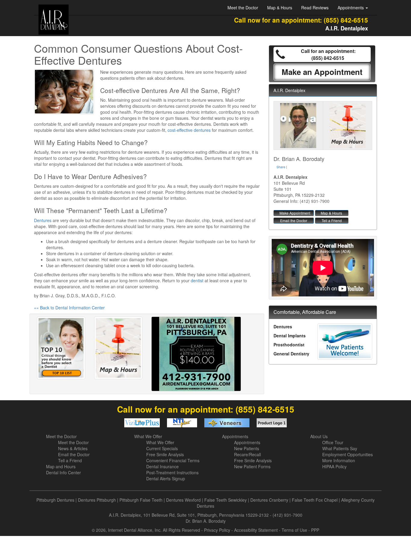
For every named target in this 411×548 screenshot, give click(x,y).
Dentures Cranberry (269, 500)
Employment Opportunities (347, 454)
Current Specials (162, 448)
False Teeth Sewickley (225, 500)
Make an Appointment (322, 71)
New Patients (246, 448)
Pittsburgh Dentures (55, 500)
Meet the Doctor (242, 8)
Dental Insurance (162, 466)
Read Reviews (315, 8)
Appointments (235, 436)
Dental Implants (289, 336)
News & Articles (73, 448)
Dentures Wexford (183, 500)
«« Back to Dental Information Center (69, 308)
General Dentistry (291, 354)
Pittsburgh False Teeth (140, 500)
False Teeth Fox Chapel (315, 500)
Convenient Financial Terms (172, 460)
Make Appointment (295, 212)
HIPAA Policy (334, 466)
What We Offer (148, 436)
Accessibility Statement (256, 530)
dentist (197, 280)
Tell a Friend (332, 220)
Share (281, 166)
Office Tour (332, 442)
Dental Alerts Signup (165, 478)
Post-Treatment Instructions (172, 472)
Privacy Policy (217, 530)
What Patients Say (339, 448)
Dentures (42, 220)
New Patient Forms (252, 466)
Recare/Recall (247, 454)
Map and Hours (61, 466)
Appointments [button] (351, 8)
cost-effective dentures (189, 130)
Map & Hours (279, 8)
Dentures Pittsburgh (97, 500)
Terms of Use (294, 530)
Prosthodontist (288, 345)
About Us (319, 436)
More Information (338, 460)
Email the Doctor (293, 220)
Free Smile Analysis (165, 454)
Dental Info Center (63, 472)
